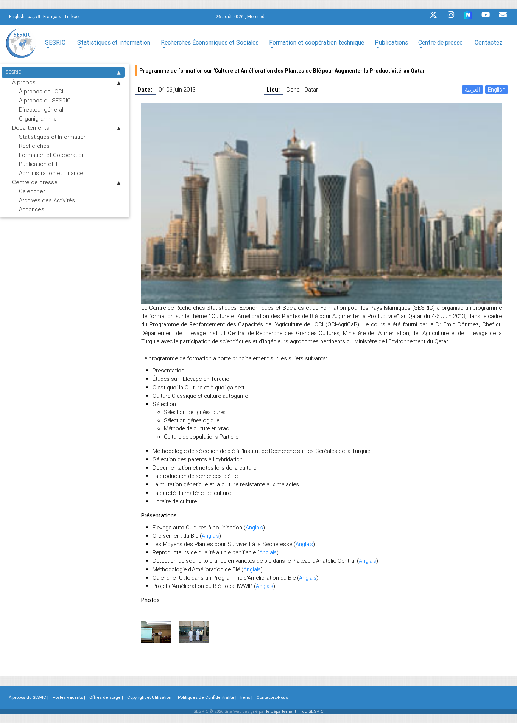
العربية (472, 89)
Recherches (34, 145)
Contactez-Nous (272, 697)
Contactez (489, 42)
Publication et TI (39, 164)
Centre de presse (35, 182)
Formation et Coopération (52, 154)
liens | (246, 697)
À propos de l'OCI (41, 91)
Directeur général (41, 109)
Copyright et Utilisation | (150, 697)
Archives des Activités (47, 200)
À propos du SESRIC (45, 100)
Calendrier (32, 191)
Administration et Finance (51, 173)
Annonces (31, 209)
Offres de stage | (106, 697)
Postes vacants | (69, 697)
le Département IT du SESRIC (295, 711)
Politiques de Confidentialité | (207, 697)
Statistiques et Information (53, 136)
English (496, 89)
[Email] (503, 16)
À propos (24, 82)
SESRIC (13, 72)
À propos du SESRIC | (28, 697)
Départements (30, 127)
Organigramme (38, 118)
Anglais (254, 527)
